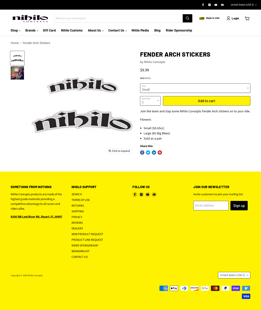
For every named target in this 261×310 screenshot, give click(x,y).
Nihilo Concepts (154, 62)
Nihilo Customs (72, 30)
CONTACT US (80, 257)
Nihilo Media (140, 30)
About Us (95, 30)
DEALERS (77, 228)
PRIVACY (77, 217)
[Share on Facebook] (142, 152)
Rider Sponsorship (179, 30)
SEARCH (77, 194)
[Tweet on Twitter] (148, 152)
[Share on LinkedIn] (154, 152)
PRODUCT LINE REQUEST (87, 240)
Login (235, 18)
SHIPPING (78, 211)
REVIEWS (77, 223)
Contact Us (116, 30)
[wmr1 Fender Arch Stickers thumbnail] (17, 58)
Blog (157, 30)
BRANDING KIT (80, 251)
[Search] (187, 18)
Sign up (239, 205)
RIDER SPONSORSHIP (85, 245)
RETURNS (78, 206)
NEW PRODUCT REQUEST (87, 234)
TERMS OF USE (81, 200)
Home (15, 43)
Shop (15, 30)
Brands (30, 30)
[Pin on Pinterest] (160, 152)
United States (242, 5)
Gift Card (49, 30)
